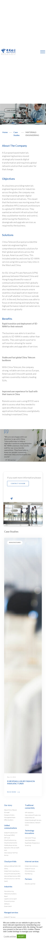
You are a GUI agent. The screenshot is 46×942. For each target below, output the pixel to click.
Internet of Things (30, 838)
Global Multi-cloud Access (12, 871)
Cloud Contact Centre (10, 843)
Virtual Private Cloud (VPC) (12, 873)
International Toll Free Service (11, 854)
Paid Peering (28, 873)
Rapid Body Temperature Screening (32, 844)
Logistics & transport (10, 899)
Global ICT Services (9, 917)
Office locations (8, 820)
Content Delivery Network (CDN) (32, 824)
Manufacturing (9, 891)
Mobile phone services (10, 845)
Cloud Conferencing (10, 840)
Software (7, 904)
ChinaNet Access (30, 871)
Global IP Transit (30, 868)
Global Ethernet (29, 817)
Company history (9, 815)
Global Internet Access (31, 866)
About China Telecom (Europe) (10, 811)
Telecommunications (10, 894)
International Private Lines (33, 815)
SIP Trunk (7, 838)
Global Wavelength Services (33, 820)
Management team (9, 817)
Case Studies (11, 110)
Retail (6, 896)
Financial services (9, 901)
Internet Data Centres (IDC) (12, 876)
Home (5, 132)
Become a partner (30, 884)
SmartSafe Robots (30, 840)
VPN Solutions (29, 812)
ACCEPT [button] (21, 936)
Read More (12, 792)
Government (8, 906)
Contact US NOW (18, 483)
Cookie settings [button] (10, 936)
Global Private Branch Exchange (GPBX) (10, 834)
